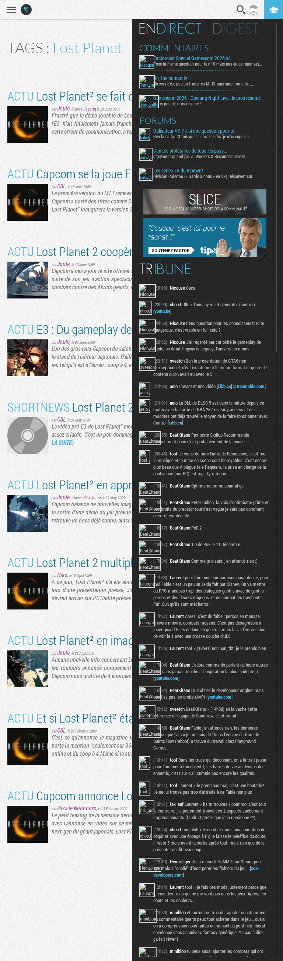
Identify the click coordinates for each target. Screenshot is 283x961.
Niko (62, 575)
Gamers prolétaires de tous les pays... (190, 151)
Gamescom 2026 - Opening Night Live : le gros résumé (207, 98)
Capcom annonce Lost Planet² (93, 795)
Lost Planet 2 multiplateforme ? (95, 562)
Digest (235, 28)
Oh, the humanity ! (171, 78)
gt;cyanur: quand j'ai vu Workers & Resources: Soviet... (200, 156)
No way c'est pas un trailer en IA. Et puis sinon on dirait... (203, 83)
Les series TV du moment (178, 171)
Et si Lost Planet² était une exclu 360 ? (111, 717)
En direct (170, 28)
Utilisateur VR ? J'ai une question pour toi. (195, 131)
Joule (63, 108)
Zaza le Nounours (76, 808)
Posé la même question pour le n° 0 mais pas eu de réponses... (207, 63)
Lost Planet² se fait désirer (83, 95)
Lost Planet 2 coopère (73, 251)
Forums (158, 120)
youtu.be (162, 311)
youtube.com (166, 678)
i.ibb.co (224, 386)
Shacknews (92, 497)
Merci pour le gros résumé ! (177, 103)
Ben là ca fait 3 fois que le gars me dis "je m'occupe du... (202, 136)
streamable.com (249, 386)
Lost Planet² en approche (81, 484)
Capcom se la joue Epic (76, 173)
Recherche (241, 9)
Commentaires (174, 47)
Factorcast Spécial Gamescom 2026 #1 (192, 58)
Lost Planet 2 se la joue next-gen (115, 406)
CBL (61, 186)
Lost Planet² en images (76, 640)
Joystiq (89, 109)
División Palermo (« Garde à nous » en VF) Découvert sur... (204, 176)
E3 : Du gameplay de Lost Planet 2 (101, 329)
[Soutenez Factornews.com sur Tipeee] (204, 255)
